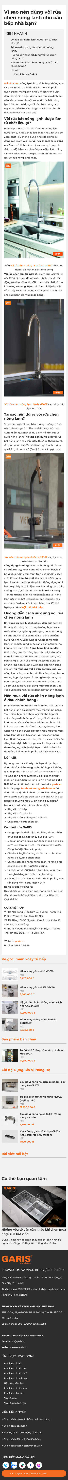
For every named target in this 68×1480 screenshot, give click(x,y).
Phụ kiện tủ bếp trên (15, 1368)
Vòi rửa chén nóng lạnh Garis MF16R (26, 557)
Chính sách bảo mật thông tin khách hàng (27, 1419)
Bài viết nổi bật (15, 1154)
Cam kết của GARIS (25, 74)
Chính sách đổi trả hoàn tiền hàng (22, 1439)
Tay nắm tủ (10, 1398)
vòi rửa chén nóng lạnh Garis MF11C (31, 265)
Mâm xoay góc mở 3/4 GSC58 (37, 987)
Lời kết (15, 70)
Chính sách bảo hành (15, 1425)
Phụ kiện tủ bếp (13, 1363)
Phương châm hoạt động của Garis (22, 1432)
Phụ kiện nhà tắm (14, 1393)
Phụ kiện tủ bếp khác (16, 1388)
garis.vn (19, 941)
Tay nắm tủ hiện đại (15, 1403)
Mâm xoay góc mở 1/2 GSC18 (36, 971)
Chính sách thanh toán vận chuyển (22, 1445)
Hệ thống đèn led (14, 1383)
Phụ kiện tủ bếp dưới (16, 1373)
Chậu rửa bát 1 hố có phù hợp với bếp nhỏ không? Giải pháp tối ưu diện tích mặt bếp (34, 1232)
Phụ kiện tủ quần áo (15, 1378)
